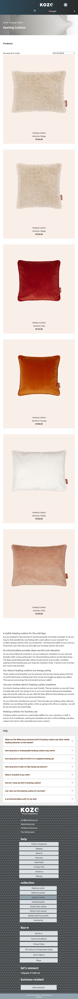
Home (5, 22)
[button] (39, 741)
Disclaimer (39, 997)
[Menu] (65, 5)
